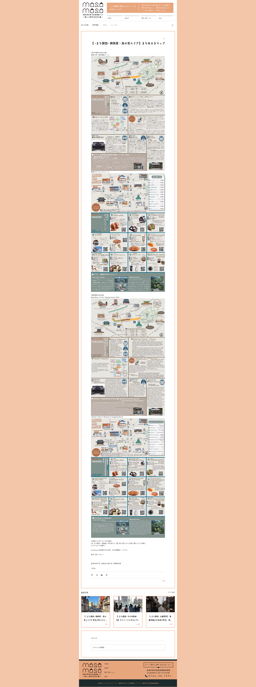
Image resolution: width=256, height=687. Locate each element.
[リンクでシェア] (107, 575)
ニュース (114, 25)
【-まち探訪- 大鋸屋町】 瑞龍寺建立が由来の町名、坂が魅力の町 (160, 619)
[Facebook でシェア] (92, 575)
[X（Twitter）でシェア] (97, 575)
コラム (104, 25)
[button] (172, 25)
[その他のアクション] (164, 38)
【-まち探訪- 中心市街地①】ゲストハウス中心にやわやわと (128, 619)
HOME (106, 664)
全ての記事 (84, 25)
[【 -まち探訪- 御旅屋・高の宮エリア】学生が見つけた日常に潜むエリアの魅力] (95, 604)
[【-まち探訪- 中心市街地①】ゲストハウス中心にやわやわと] (128, 604)
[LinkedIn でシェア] (102, 575)
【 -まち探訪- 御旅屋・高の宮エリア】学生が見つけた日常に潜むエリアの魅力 (95, 619)
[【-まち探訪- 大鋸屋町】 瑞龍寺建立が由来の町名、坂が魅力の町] (160, 604)
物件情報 (95, 25)
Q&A (106, 676)
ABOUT (106, 668)
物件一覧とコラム (109, 672)
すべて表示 (171, 592)
